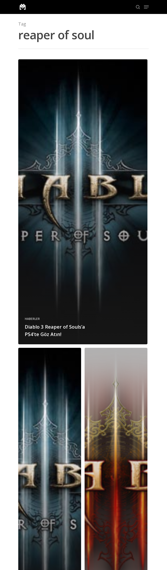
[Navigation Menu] (146, 7)
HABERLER (32, 319)
